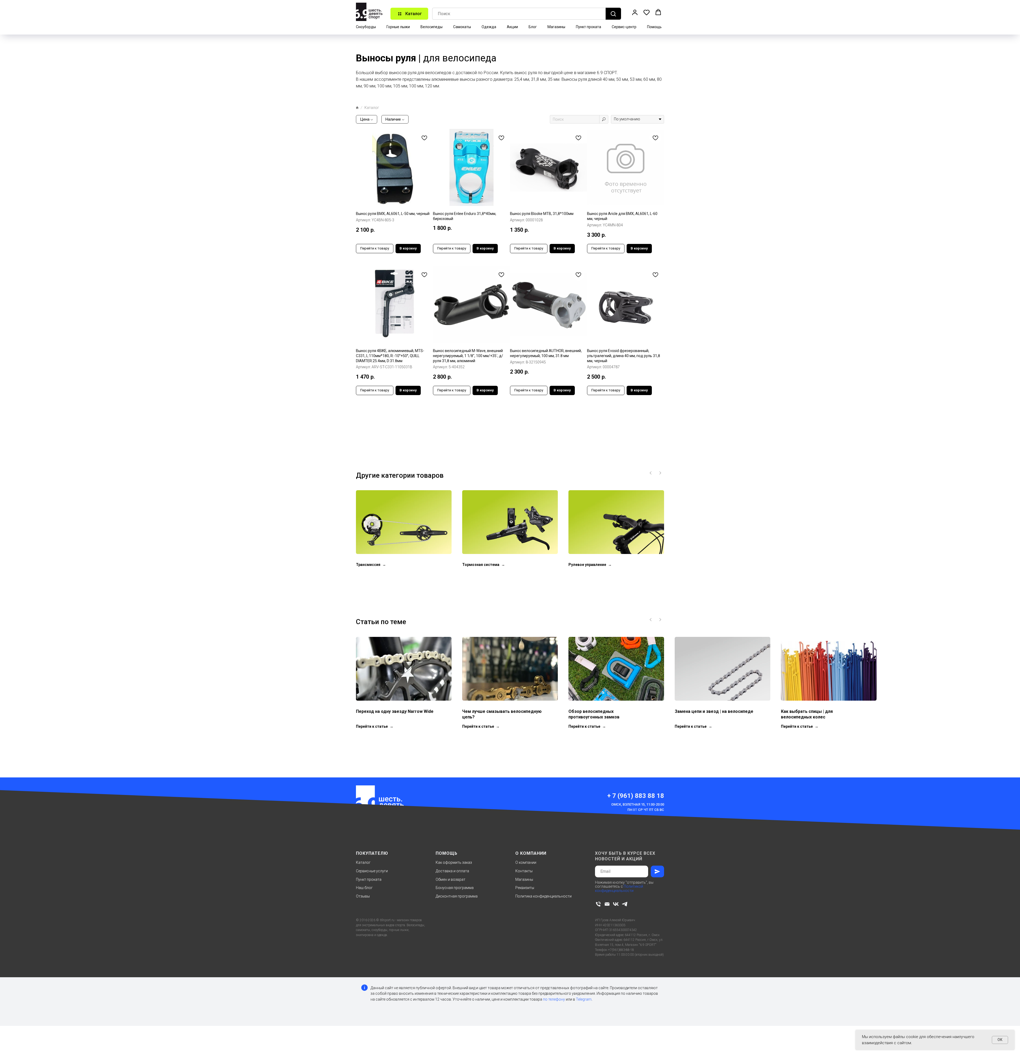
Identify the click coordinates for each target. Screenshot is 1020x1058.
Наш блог (364, 888)
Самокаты (462, 27)
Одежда (489, 27)
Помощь (654, 27)
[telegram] (624, 904)
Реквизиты (524, 888)
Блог (533, 27)
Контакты (524, 871)
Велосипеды (431, 27)
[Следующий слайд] (660, 473)
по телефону (554, 999)
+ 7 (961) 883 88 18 (635, 795)
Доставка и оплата (452, 871)
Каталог (363, 862)
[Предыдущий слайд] (651, 473)
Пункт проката (588, 27)
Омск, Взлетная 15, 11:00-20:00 (637, 804)
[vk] (616, 904)
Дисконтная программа (457, 896)
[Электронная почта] (607, 904)
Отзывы (363, 896)
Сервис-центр (624, 27)
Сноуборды (366, 27)
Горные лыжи (398, 27)
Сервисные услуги (372, 871)
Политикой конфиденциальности (619, 888)
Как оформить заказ (454, 862)
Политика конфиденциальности (543, 896)
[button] (635, 12)
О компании (525, 862)
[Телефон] (598, 904)
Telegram (584, 999)
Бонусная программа (455, 888)
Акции (512, 27)
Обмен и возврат (450, 879)
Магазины (556, 27)
